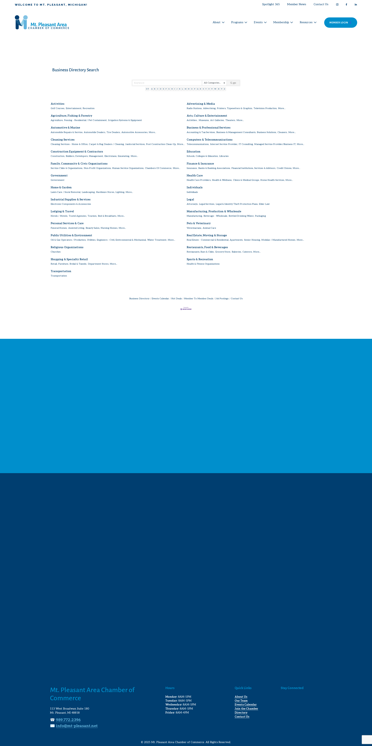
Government (59, 175)
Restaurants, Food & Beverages (207, 247)
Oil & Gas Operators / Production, (68, 240)
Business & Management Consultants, (236, 132)
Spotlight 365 (271, 4)
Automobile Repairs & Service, (67, 132)
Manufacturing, (195, 216)
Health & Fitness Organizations (203, 264)
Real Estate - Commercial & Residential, (208, 240)
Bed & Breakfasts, (107, 216)
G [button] (169, 89)
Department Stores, (98, 264)
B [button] (154, 89)
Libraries (224, 156)
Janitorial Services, (135, 144)
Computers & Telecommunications (210, 139)
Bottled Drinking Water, (241, 216)
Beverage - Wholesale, (216, 216)
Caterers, (248, 252)
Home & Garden (61, 187)
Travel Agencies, (78, 216)
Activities (57, 103)
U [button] (209, 89)
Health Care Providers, (199, 180)
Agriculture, (57, 120)
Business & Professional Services (208, 127)
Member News (296, 4)
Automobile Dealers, (94, 132)
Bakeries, (237, 252)
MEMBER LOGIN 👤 (340, 22)
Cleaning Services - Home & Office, (69, 144)
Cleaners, (283, 132)
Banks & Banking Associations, (214, 168)
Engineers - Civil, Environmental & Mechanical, (121, 240)
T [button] (205, 89)
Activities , (192, 120)
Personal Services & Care (67, 223)
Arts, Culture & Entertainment (207, 115)
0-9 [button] (147, 89)
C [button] (157, 89)
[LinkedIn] (355, 4)
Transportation (61, 271)
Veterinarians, (194, 228)
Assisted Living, (76, 228)
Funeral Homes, (59, 228)
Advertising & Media (201, 103)
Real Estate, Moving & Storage (207, 235)
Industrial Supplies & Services (71, 199)
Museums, (204, 120)
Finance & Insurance (200, 163)
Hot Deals (176, 298)
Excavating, (124, 156)
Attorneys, (192, 204)
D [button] (160, 89)
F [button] (166, 89)
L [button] (182, 89)
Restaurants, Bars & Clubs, (200, 252)
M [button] (185, 89)
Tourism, (92, 216)
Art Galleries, (217, 120)
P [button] (194, 89)
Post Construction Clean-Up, (161, 144)
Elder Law (264, 204)
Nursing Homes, (109, 228)
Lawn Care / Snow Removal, (66, 192)
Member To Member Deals (198, 298)
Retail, (54, 264)
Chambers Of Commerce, (158, 168)
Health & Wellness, (222, 180)
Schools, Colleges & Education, (202, 156)
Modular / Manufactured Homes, (278, 240)
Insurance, (192, 168)
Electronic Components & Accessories (71, 204)
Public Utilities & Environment (71, 235)
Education (194, 151)
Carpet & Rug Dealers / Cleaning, (106, 144)
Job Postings (222, 298)
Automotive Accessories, (134, 132)
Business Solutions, (267, 132)
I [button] (174, 89)
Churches (56, 252)
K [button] (179, 89)
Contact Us (321, 4)
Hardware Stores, (105, 192)
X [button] (218, 89)
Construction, (58, 156)
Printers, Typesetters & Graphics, (235, 108)
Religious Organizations (67, 247)
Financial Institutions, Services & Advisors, (253, 168)
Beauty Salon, (93, 228)
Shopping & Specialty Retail (69, 259)
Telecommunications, (198, 144)
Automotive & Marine (65, 127)
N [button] (188, 89)
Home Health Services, (272, 180)
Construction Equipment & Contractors (77, 151)
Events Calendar (160, 298)
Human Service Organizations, (128, 168)
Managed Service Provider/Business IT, (275, 144)
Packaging (260, 216)
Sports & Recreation (200, 259)
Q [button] (197, 89)
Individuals (195, 187)
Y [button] (221, 89)
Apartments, (236, 240)
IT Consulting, (246, 144)
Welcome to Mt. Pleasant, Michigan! (51, 4)
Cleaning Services (63, 139)
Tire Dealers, (113, 132)
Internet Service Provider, (224, 144)
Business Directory (139, 298)
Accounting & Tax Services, (201, 132)
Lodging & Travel (62, 211)
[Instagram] (337, 4)
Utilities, (91, 240)
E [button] (163, 89)
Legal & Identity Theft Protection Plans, (237, 204)
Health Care (195, 175)
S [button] (203, 89)
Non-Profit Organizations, (97, 168)
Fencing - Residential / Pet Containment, (85, 120)
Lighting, (120, 192)
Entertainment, (74, 108)
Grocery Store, (223, 252)
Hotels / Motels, (59, 216)
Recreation (88, 108)
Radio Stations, (194, 108)
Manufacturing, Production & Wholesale (214, 211)
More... (281, 108)
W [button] (215, 89)
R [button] (200, 89)
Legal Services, (207, 204)
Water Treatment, (157, 240)
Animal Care (209, 228)
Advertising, (209, 108)
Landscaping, (88, 192)
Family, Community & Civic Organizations (79, 163)
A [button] (151, 89)
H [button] (172, 89)
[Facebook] (346, 4)
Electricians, (110, 156)
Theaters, (230, 120)
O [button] (191, 89)
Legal (190, 199)
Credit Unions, (284, 168)
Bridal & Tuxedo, (78, 264)
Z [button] (224, 89)
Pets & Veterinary (199, 223)
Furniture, (63, 264)
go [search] (234, 82)
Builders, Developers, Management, (85, 156)
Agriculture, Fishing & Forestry (71, 115)
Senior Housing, (252, 240)
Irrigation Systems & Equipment (125, 120)
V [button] (212, 89)
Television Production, (265, 108)
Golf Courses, (58, 108)
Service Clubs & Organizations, (67, 168)
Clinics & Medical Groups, (246, 180)
